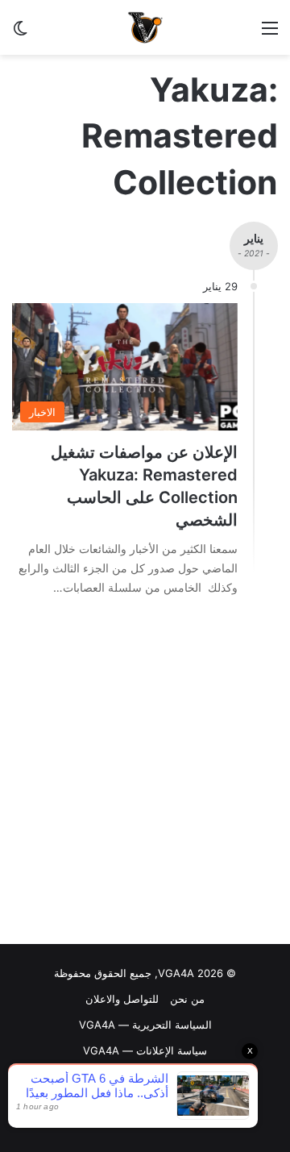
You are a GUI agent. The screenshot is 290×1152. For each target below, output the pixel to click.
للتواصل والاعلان (122, 998)
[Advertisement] (145, 775)
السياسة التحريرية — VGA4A (145, 1024)
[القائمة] (270, 33)
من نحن (187, 998)
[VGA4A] (145, 27)
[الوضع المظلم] (20, 33)
